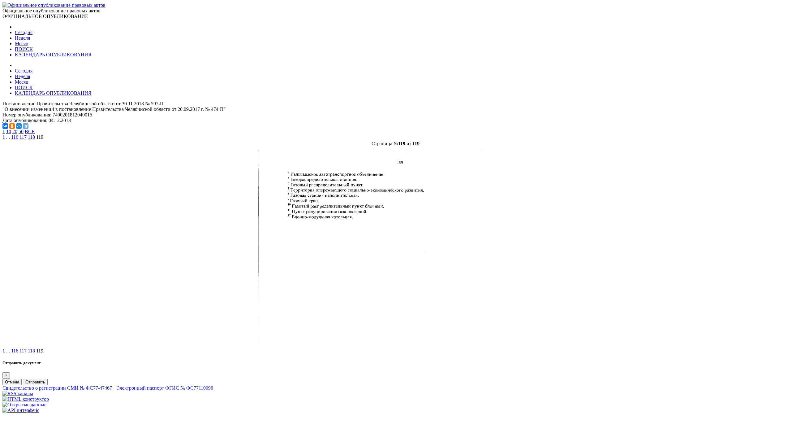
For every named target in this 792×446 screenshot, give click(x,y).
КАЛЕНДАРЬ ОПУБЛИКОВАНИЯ (53, 54)
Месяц (21, 43)
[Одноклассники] (12, 126)
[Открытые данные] (24, 404)
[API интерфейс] (20, 410)
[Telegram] (25, 126)
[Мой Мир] (19, 126)
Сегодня (23, 32)
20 (14, 131)
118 (31, 137)
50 (21, 131)
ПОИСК (24, 49)
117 (23, 137)
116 (14, 137)
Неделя (22, 38)
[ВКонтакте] (5, 126)
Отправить (35, 382)
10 (8, 131)
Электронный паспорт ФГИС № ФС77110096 (164, 388)
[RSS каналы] (17, 393)
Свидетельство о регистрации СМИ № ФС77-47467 (57, 388)
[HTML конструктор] (25, 399)
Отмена (12, 382)
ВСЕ (30, 131)
